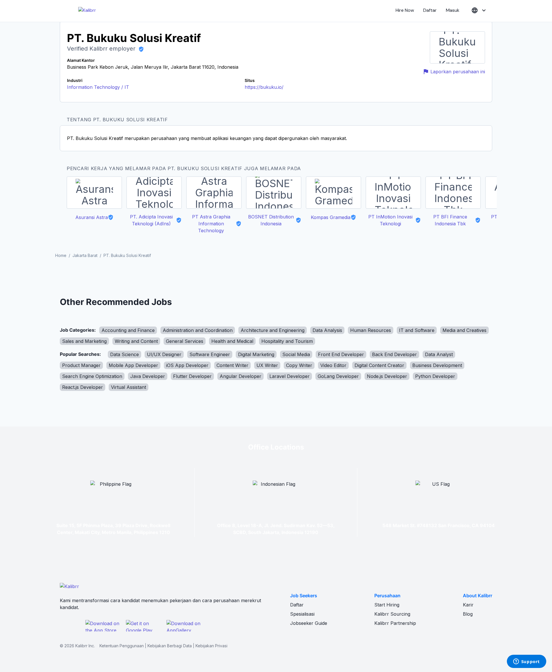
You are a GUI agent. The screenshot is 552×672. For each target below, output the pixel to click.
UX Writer (267, 365)
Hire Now (405, 10)
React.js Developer (82, 387)
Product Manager (81, 365)
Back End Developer (394, 354)
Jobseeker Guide (308, 623)
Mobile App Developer (133, 365)
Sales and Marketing (84, 341)
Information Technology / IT (98, 87)
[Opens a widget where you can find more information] (526, 662)
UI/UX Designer (164, 354)
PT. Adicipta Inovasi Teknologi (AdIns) (151, 220)
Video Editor (333, 365)
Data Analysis (327, 330)
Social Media (296, 354)
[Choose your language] (479, 10)
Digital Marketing (256, 354)
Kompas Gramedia (330, 217)
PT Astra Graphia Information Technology (211, 223)
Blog (468, 614)
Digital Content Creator (379, 365)
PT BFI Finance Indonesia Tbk (450, 220)
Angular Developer (240, 376)
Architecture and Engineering (272, 330)
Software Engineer (209, 354)
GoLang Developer (338, 376)
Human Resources (370, 330)
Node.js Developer (387, 376)
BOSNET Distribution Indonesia (271, 220)
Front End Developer (341, 354)
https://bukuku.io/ (264, 87)
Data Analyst (439, 354)
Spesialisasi (302, 614)
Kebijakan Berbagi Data (169, 645)
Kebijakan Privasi (211, 645)
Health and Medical (232, 341)
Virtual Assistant (128, 387)
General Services (184, 341)
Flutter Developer (192, 376)
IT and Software (416, 330)
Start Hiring (386, 605)
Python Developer (435, 376)
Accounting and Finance (128, 330)
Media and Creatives (464, 330)
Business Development (437, 365)
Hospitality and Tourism (287, 341)
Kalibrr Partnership (395, 623)
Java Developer (147, 376)
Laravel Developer (289, 376)
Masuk (452, 10)
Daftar (430, 10)
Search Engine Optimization (92, 376)
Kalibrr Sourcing (392, 614)
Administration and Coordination (198, 330)
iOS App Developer (187, 365)
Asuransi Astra (91, 217)
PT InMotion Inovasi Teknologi (390, 220)
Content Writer (232, 365)
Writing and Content (136, 341)
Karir (468, 605)
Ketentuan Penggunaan (121, 645)
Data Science (124, 354)
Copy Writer (299, 365)
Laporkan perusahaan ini (457, 71)
